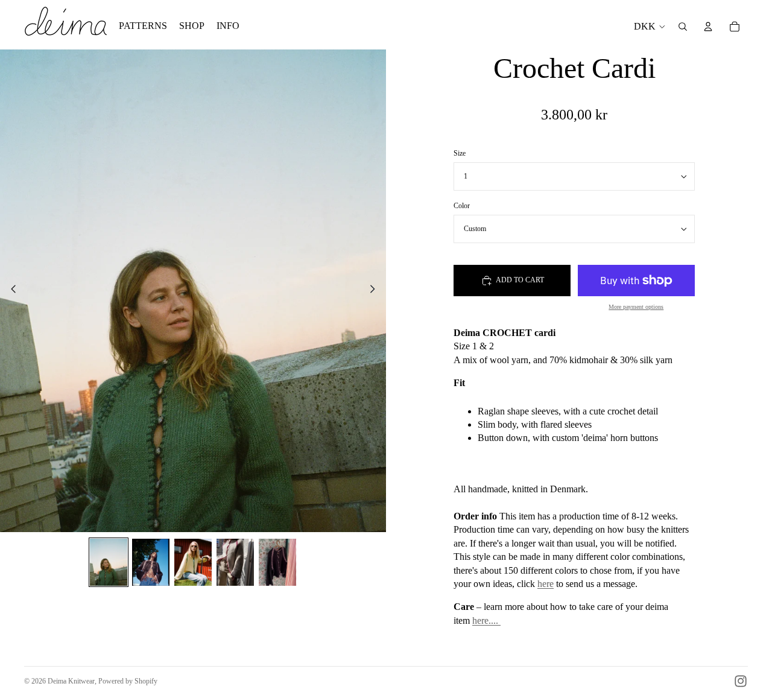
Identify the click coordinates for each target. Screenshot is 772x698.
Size (460, 154)
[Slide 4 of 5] (235, 562)
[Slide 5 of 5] (277, 562)
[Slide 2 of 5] (150, 562)
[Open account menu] (708, 26)
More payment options (636, 306)
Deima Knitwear (71, 681)
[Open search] (682, 26)
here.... (486, 620)
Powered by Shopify (127, 681)
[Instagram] (740, 681)
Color (462, 205)
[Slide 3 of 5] (193, 562)
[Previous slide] (10, 291)
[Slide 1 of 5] (108, 562)
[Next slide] (376, 291)
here (545, 584)
